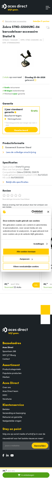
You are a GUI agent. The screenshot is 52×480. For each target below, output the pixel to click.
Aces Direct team (10, 391)
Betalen (6, 409)
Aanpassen (25, 259)
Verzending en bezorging (14, 412)
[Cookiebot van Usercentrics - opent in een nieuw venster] (32, 212)
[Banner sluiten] (48, 212)
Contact (6, 358)
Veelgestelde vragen (12, 420)
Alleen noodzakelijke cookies (26, 266)
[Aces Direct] (14, 7)
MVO (5, 395)
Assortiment (11, 365)
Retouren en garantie (12, 416)
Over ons (7, 387)
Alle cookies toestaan (26, 252)
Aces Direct (11, 383)
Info (35, 285)
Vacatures (7, 398)
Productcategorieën (12, 369)
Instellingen (39, 244)
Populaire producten (12, 373)
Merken (6, 376)
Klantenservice (13, 404)
